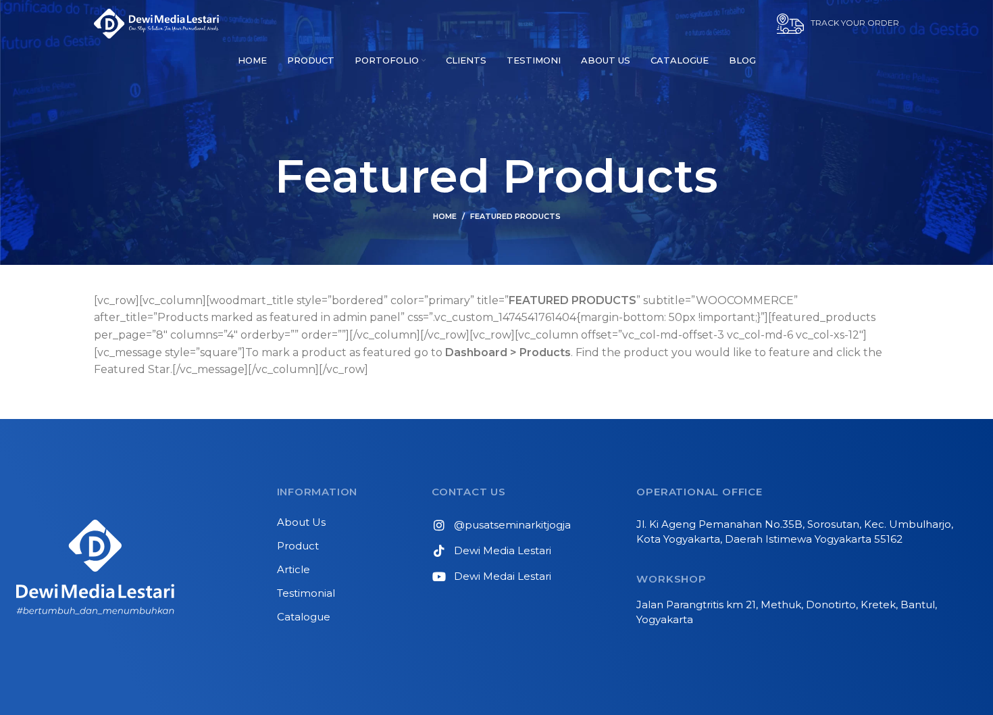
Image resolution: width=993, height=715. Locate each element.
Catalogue (303, 616)
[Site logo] (156, 22)
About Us (301, 522)
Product (298, 545)
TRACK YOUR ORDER (855, 23)
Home (445, 216)
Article (293, 569)
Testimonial (306, 593)
